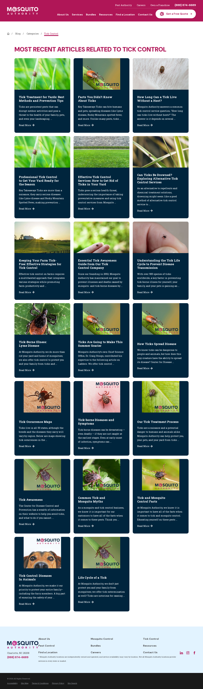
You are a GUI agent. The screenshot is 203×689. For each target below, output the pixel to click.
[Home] (22, 10)
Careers (141, 5)
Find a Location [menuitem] (125, 14)
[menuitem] (12, 683)
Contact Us (150, 652)
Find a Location (47, 652)
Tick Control (151, 639)
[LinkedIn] (181, 653)
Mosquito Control (102, 639)
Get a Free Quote (177, 13)
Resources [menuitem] (106, 14)
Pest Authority (123, 5)
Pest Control (46, 645)
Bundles (96, 645)
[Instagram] (188, 653)
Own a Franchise (160, 5)
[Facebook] (194, 653)
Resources (150, 645)
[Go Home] (8, 34)
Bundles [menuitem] (91, 14)
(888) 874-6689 (185, 5)
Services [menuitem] (77, 14)
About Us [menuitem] (63, 14)
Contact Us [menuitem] (145, 14)
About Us (44, 639)
